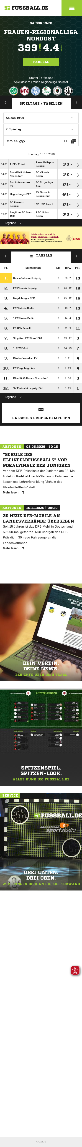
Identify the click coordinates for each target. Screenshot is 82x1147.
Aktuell (5, 102)
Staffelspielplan (76, 102)
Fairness (5, 256)
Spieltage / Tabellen (41, 103)
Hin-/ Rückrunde (76, 256)
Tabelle (41, 61)
